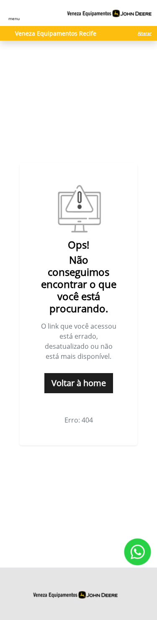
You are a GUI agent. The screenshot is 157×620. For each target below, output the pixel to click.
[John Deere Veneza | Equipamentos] (109, 13)
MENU (14, 18)
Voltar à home (78, 383)
